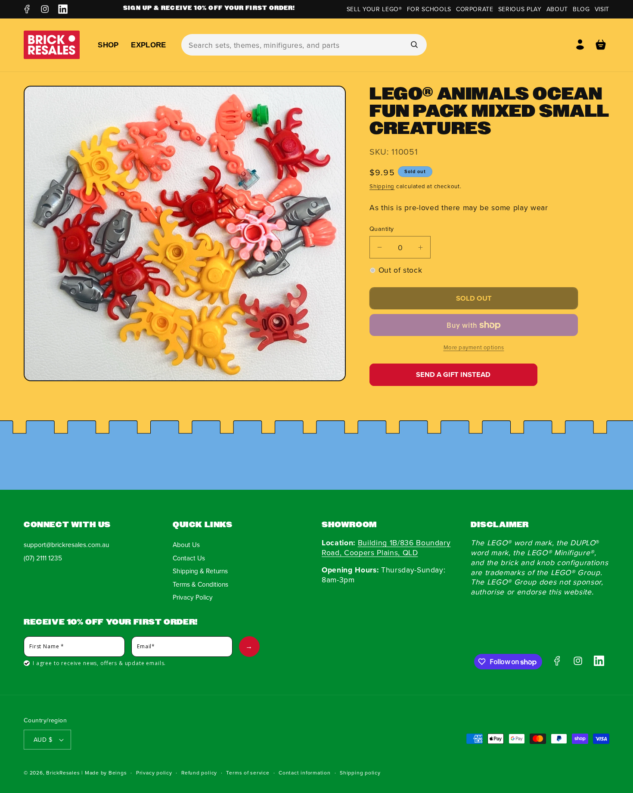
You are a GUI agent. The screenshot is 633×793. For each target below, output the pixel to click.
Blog (581, 9)
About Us (186, 544)
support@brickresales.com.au (66, 544)
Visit (602, 9)
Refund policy (199, 772)
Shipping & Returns (200, 571)
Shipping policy (360, 772)
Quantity (381, 228)
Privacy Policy (193, 597)
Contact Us (189, 558)
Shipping (381, 186)
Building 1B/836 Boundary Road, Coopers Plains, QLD (386, 547)
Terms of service (247, 772)
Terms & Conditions (200, 584)
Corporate (474, 9)
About (557, 9)
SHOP (108, 45)
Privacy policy (154, 772)
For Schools (429, 9)
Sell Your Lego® (374, 9)
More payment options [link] (474, 347)
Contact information (305, 772)
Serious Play (520, 9)
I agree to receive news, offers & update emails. (99, 663)
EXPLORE (148, 45)
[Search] (413, 44)
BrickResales (63, 772)
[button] (600, 44)
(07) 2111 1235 (43, 558)
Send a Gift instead (453, 374)
